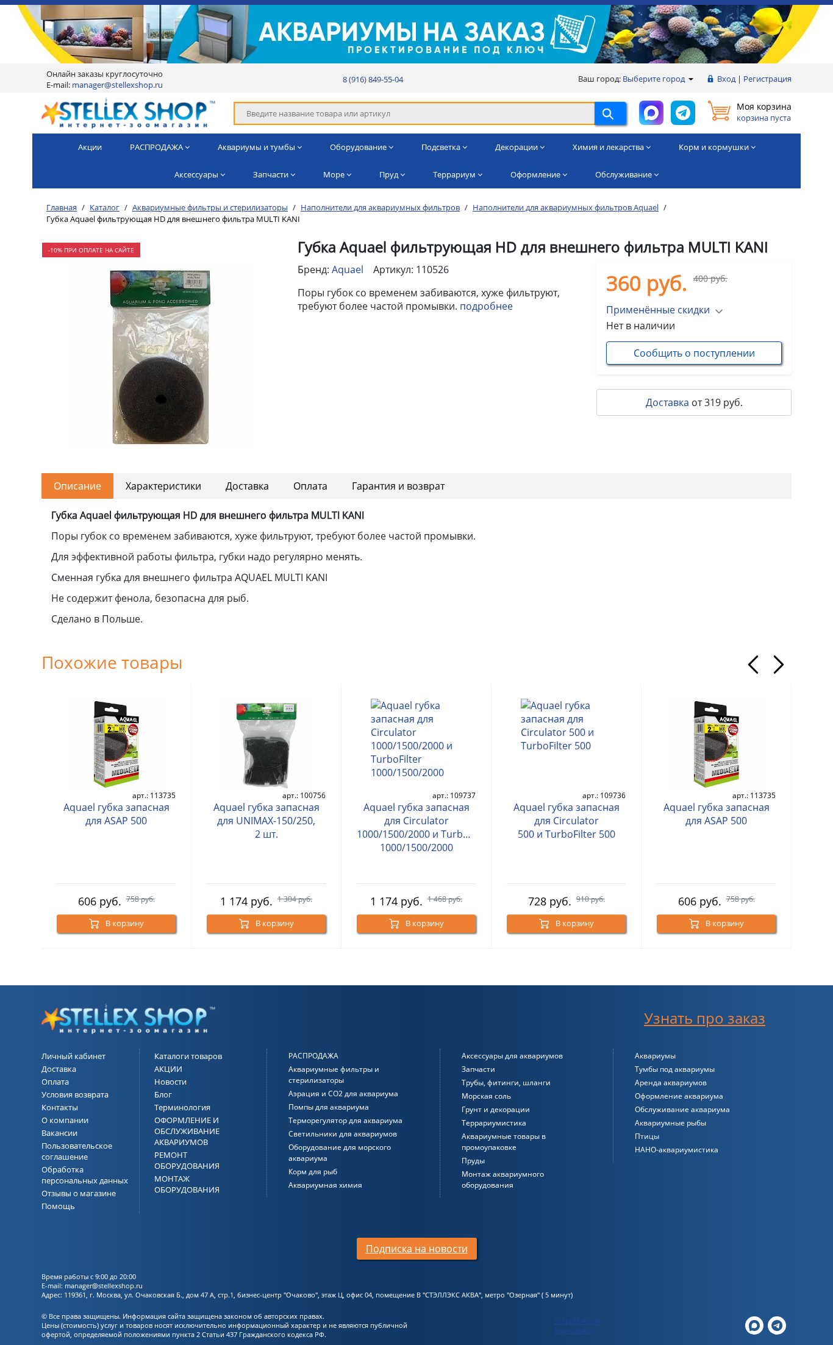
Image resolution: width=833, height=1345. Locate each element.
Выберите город (655, 78)
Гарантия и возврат (398, 486)
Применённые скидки (658, 309)
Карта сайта (573, 1330)
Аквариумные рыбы (670, 1123)
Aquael (347, 269)
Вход (726, 78)
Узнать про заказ (704, 1018)
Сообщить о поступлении (694, 353)
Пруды (473, 1160)
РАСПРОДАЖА (313, 1056)
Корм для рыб (312, 1171)
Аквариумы (655, 1056)
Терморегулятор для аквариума (345, 1120)
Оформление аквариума (679, 1096)
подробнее (486, 306)
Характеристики (163, 486)
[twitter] (754, 1324)
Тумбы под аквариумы (675, 1069)
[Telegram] (777, 1324)
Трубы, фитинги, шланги (506, 1082)
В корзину (124, 923)
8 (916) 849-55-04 (373, 79)
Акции (90, 146)
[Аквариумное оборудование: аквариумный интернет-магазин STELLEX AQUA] (128, 112)
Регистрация (767, 78)
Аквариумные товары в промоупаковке (504, 1141)
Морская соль (486, 1096)
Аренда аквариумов (671, 1082)
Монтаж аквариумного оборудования (503, 1179)
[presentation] (753, 664)
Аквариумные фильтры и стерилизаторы (333, 1074)
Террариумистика (494, 1123)
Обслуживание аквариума (682, 1109)
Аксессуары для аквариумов (512, 1056)
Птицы (647, 1136)
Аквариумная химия (325, 1185)
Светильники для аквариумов (342, 1134)
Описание (77, 486)
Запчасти (478, 1069)
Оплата (310, 486)
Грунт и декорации (496, 1109)
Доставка (667, 402)
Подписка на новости (417, 1248)
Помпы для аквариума (328, 1107)
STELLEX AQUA (577, 1320)
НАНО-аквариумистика (676, 1149)
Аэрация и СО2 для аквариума (343, 1093)
